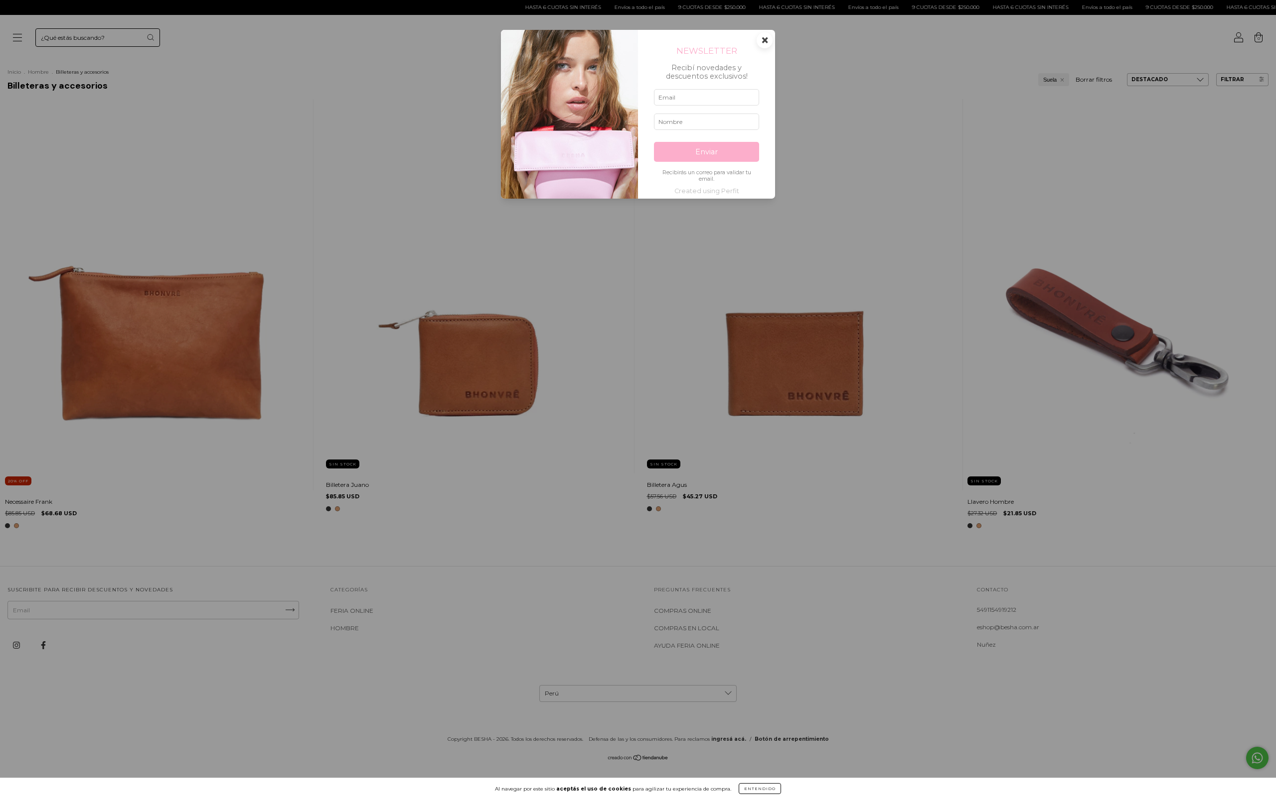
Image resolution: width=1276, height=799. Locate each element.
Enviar (706, 151)
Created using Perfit (706, 191)
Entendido (760, 788)
